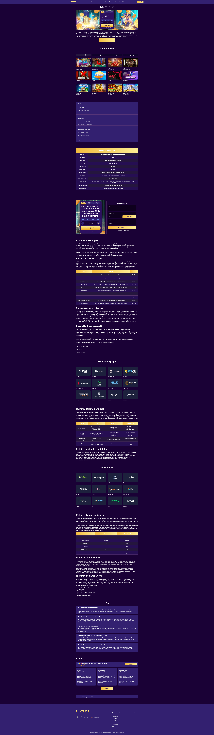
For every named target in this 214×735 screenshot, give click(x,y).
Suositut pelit (81, 107)
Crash (114, 55)
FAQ (79, 138)
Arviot (79, 140)
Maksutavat (80, 126)
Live (98, 55)
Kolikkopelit (129, 55)
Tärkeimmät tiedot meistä (83, 110)
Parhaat (82, 55)
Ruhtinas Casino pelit (82, 115)
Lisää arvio (131, 664)
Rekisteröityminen (82, 113)
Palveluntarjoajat (81, 118)
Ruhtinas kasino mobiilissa (84, 129)
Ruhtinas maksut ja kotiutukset (85, 124)
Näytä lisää (107, 688)
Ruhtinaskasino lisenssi (83, 132)
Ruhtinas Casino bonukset (84, 121)
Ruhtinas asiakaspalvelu (83, 135)
